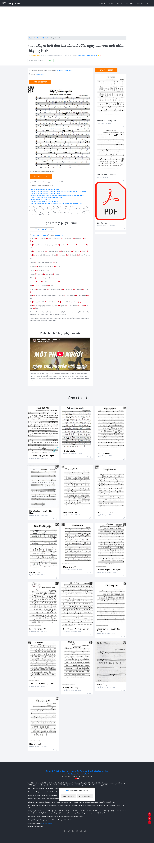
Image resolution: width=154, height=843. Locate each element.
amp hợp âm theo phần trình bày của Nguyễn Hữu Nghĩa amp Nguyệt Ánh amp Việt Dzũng (57, 195)
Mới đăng (57, 771)
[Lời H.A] (88, 55)
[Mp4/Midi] (94, 55)
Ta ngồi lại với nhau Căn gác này (40, 199)
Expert (148, 3)
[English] (100, 55)
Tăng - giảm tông (42, 229)
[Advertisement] (77, 22)
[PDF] (79, 55)
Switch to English (68, 796)
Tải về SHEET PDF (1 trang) (64, 70)
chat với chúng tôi (46, 823)
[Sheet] (83, 55)
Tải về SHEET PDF (41, 82)
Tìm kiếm (111, 3)
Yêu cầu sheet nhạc (101, 771)
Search (50, 60)
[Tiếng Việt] (98, 55)
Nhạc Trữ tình (39, 74)
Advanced (140, 3)
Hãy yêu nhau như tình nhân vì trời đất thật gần (44, 201)
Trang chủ (102, 3)
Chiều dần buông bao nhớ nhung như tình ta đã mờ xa (46, 197)
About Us (67, 774)
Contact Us (86, 774)
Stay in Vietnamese (85, 796)
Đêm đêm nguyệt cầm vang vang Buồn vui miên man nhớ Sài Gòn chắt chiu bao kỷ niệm (56, 203)
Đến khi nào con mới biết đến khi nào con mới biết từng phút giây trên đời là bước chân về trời (58, 191)
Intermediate (129, 3)
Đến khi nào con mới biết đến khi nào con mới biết (45, 193)
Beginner (119, 3)
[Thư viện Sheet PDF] (11, 3)
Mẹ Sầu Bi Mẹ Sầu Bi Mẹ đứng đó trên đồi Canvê (45, 189)
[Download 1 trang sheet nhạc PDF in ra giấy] (149, 814)
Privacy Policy (76, 774)
